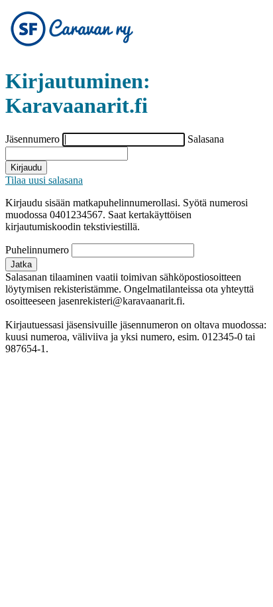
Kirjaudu (26, 167)
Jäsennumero (33, 139)
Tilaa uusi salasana (44, 180)
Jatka (21, 264)
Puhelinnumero (38, 249)
